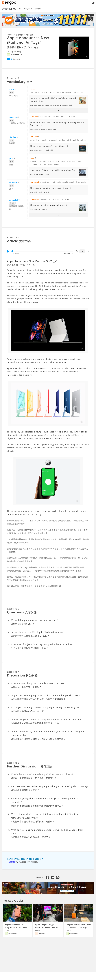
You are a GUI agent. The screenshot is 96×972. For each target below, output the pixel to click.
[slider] (12, 251)
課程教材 (38, 9)
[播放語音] (15, 89)
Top (20, 9)
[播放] (8, 251)
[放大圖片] (74, 48)
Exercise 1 (13, 78)
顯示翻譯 (16, 59)
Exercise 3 (13, 608)
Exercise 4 (13, 671)
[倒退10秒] (76, 251)
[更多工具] (87, 251)
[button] (58, 110)
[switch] (9, 59)
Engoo (10, 35)
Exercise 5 (13, 762)
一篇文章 (11, 862)
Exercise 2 (13, 237)
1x (82, 251)
